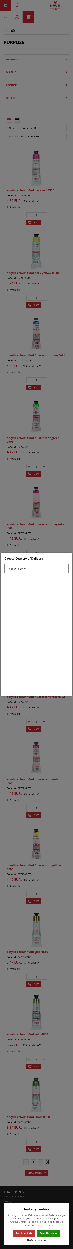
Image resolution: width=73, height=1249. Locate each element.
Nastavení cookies (36, 1239)
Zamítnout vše (24, 1233)
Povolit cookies (48, 1233)
